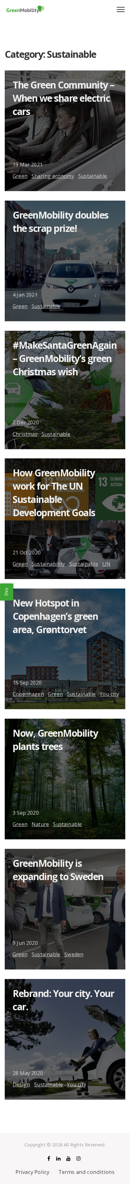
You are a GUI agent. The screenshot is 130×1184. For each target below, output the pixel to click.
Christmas (25, 434)
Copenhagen (28, 694)
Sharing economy (53, 175)
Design (21, 1084)
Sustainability (48, 563)
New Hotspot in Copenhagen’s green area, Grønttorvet (55, 616)
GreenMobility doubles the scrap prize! (61, 221)
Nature (40, 824)
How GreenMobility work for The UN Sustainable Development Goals (54, 492)
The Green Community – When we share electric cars (63, 98)
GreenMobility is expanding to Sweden (58, 870)
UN (106, 563)
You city (109, 694)
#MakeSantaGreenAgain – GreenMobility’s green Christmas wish (64, 358)
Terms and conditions (86, 1171)
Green (20, 175)
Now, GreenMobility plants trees (55, 740)
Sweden (73, 954)
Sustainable (92, 175)
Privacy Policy (32, 1171)
